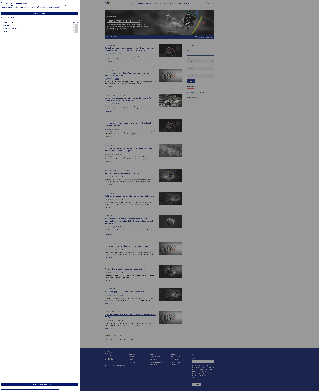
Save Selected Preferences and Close (40, 384)
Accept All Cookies (39, 13)
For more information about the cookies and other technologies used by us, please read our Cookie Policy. (30, 389)
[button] (7, 22)
